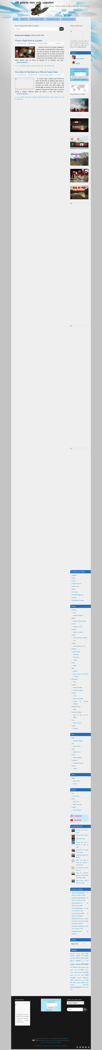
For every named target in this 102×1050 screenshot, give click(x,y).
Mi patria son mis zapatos (41, 1045)
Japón (71, 969)
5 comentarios (58, 43)
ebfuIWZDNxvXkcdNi (77, 918)
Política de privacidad (68, 19)
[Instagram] (83, 3)
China (78, 958)
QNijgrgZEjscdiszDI (77, 931)
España (78, 964)
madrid (75, 972)
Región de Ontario (80, 838)
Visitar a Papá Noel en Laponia (28, 40)
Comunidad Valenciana (77, 594)
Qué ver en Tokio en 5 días (78, 895)
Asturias (74, 581)
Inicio (16, 19)
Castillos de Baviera (78, 615)
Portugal (72, 978)
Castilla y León (75, 586)
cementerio (72, 958)
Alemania (72, 953)
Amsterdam (78, 953)
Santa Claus (40, 65)
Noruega (85, 972)
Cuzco (83, 960)
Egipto (72, 964)
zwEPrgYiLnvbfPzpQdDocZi (79, 898)
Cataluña (74, 597)
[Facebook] (77, 3)
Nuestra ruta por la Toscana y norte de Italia (82, 845)
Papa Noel (34, 65)
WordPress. (65, 1045)
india (79, 967)
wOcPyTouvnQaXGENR (78, 913)
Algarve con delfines (78, 698)
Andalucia (74, 575)
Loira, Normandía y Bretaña (80, 637)
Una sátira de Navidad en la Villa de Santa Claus (36, 72)
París (74, 640)
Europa (40, 43)
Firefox (60, 1038)
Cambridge (76, 654)
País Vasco (74, 592)
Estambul (75, 728)
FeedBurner (83, 79)
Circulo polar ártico (26, 97)
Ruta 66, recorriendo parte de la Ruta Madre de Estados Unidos (82, 875)
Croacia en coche (77, 626)
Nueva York (76, 801)
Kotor (74, 682)
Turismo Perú (85, 987)
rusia (76, 980)
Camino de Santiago (82, 955)
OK (60, 29)
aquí (24, 1020)
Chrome (65, 1038)
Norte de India (76, 746)
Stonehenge (76, 657)
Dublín (74, 665)
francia (75, 967)
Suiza (82, 982)
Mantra (58, 1045)
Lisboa (74, 695)
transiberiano (85, 984)
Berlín (74, 612)
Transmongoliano (77, 757)
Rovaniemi (47, 97)
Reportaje (79, 977)
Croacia (78, 961)
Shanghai (78, 982)
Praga (74, 709)
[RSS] (88, 3)
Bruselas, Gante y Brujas (79, 621)
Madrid (73, 589)
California (72, 955)
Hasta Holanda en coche (79, 646)
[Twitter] (80, 3)
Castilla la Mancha (76, 583)
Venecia (75, 671)
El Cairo (75, 783)
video (71, 989)
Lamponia (34, 97)
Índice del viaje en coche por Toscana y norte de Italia (82, 862)
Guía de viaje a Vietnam (82, 835)
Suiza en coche (77, 723)
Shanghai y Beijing (77, 740)
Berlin (87, 953)
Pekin (82, 975)
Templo (86, 982)
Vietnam (75, 768)
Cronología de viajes (52, 19)
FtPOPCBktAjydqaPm (77, 908)
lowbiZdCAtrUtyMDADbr (78, 926)
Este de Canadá (77, 810)
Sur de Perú (76, 796)
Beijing (82, 953)
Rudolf (52, 97)
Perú (86, 975)
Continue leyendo (23, 62)
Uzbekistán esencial (78, 763)
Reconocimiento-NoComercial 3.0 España (51, 1042)
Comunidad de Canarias (78, 600)
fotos (71, 967)
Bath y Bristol (76, 651)
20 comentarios (58, 75)
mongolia (80, 972)
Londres (75, 660)
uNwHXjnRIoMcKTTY (77, 903)
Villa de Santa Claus (49, 65)
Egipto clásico (76, 781)
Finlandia (45, 43)
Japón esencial (77, 752)
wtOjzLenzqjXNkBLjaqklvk (78, 892)
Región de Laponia (77, 632)
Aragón (73, 578)
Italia (87, 967)
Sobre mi (23, 19)
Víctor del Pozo (22, 43)
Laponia (28, 65)
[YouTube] (85, 3)
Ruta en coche (81, 980)
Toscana (72, 984)
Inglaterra (83, 967)
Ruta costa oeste (77, 804)
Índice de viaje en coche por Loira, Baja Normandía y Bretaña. (80, 921)
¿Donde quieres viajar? (37, 19)
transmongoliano (76, 987)
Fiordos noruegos (77, 687)
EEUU (87, 960)
